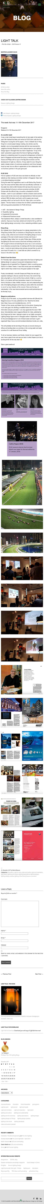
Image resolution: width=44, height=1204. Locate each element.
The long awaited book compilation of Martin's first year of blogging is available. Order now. (20, 1017)
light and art (14, 1107)
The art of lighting (27, 1136)
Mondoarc (35, 1168)
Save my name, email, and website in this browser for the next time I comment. (22, 955)
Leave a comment (31, 876)
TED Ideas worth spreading (19, 1171)
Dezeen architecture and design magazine (13, 1162)
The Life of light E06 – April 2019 (21, 1138)
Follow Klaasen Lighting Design (12, 115)
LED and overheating (17, 1141)
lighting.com (26, 1168)
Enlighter (3, 1165)
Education (10, 872)
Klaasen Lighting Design (8, 103)
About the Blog (5, 92)
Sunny (3, 1147)
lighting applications (24, 874)
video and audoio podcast (8, 1124)
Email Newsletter (25, 1104)
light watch (4, 874)
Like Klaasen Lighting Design (11, 113)
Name (3, 931)
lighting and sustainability (21, 1113)
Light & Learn (17, 872)
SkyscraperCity (5, 1171)
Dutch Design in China (33, 1162)
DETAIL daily (13, 1159)
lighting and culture (13, 874)
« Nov (2, 1081)
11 (2, 1073)
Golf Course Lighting (12, 1147)
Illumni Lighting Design (14, 1165)
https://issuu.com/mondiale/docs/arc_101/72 (17, 303)
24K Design (39, 1201)
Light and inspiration (37, 872)
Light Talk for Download (7, 1030)
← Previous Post (6, 974)
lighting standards (19, 1121)
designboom (4, 1159)
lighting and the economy (8, 1115)
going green (35, 1104)
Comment (4, 899)
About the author (5, 89)
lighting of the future (20, 876)
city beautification (6, 1104)
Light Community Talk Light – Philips (11, 1168)
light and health (26, 872)
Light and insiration (6, 1110)
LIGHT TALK (9, 40)
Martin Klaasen (5, 1141)
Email (3, 938)
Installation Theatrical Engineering (10, 1136)
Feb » (6, 1081)
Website (3, 945)
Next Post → (39, 974)
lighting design (35, 874)
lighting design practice (7, 876)
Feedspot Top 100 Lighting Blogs (10, 1055)
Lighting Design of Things (8, 1118)
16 (12, 1073)
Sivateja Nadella (5, 1138)
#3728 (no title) (5, 87)
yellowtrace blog (33, 1171)
